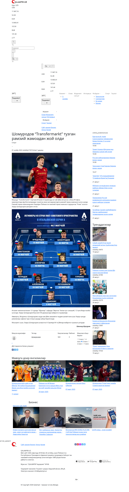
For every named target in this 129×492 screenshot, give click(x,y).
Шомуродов (36, 337)
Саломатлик (100, 99)
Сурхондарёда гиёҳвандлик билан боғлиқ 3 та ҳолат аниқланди (103, 141)
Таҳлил (49, 123)
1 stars (86, 344)
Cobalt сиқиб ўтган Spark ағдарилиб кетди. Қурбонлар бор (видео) (105, 245)
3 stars (85, 342)
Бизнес (53, 127)
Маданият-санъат (78, 94)
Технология (100, 97)
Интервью (51, 117)
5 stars (81, 339)
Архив (48, 130)
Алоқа (44, 130)
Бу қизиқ (99, 101)
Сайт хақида (46, 127)
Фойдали (46, 120)
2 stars (79, 344)
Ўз (14, 59)
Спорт (44, 123)
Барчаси (99, 137)
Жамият (46, 112)
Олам (44, 115)
